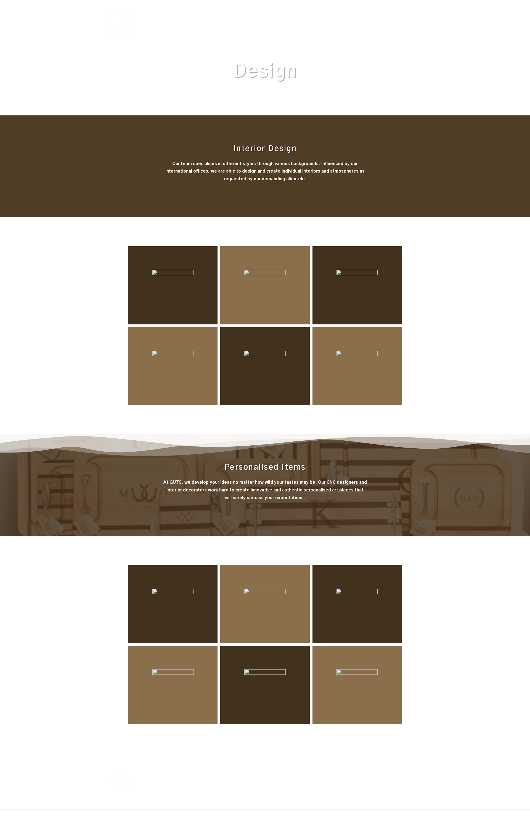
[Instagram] (386, 773)
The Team (346, 21)
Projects (395, 21)
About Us (319, 21)
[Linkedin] (370, 773)
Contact (418, 21)
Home (297, 21)
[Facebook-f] (353, 773)
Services (371, 21)
